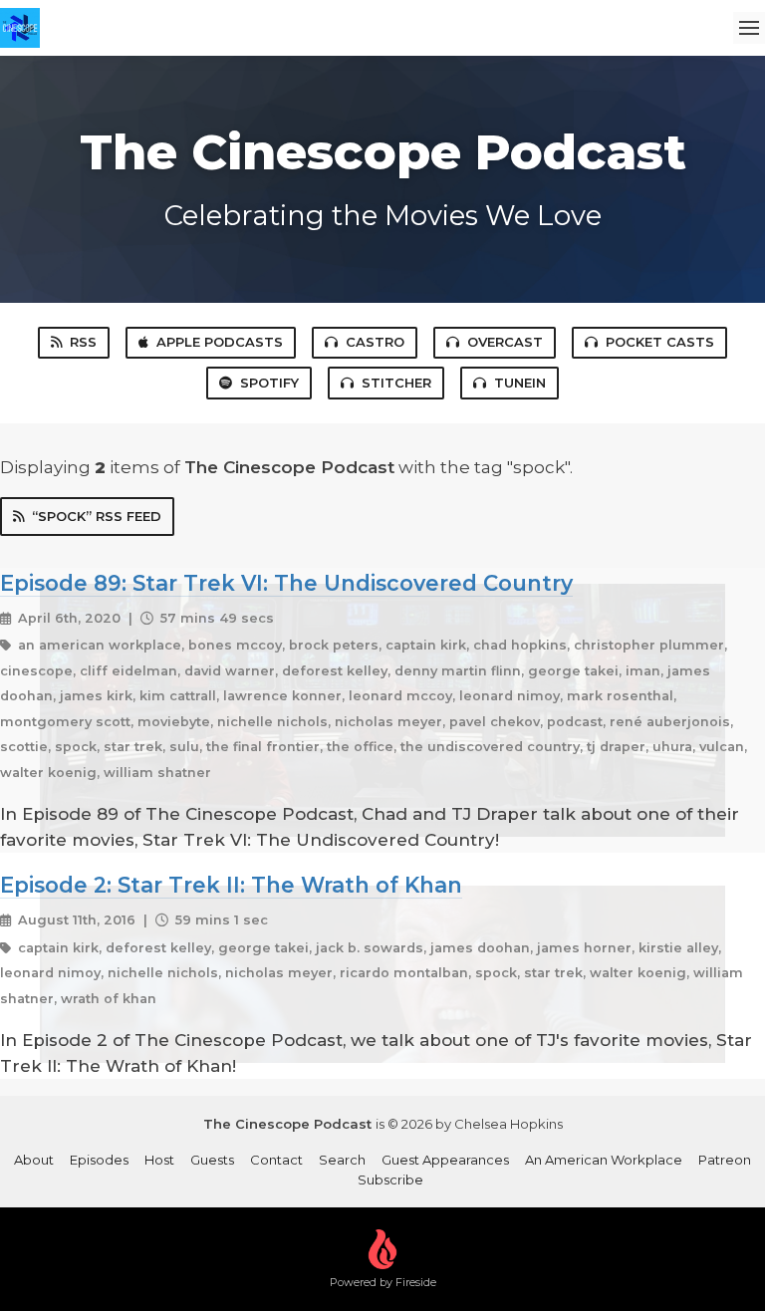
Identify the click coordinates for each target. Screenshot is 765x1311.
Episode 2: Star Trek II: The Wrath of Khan (231, 885)
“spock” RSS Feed (96, 516)
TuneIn (520, 383)
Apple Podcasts (219, 342)
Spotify (269, 383)
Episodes (99, 1160)
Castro (375, 342)
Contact (276, 1160)
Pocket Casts (660, 342)
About (34, 1160)
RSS (83, 342)
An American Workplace (603, 1160)
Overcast (505, 342)
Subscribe (390, 1179)
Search (342, 1160)
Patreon (724, 1160)
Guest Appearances (445, 1160)
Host (159, 1160)
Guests (212, 1160)
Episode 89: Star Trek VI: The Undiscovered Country (286, 583)
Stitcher (396, 383)
